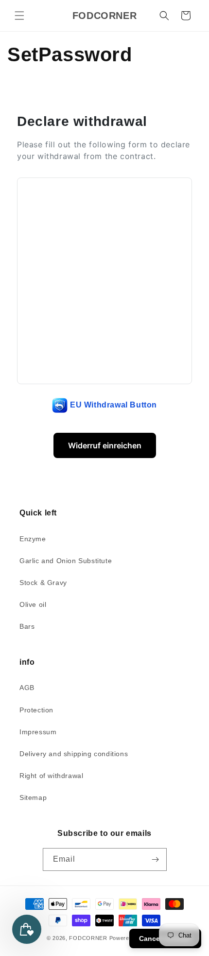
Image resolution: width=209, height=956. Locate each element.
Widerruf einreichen (104, 445)
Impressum (37, 732)
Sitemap (33, 797)
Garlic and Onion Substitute (65, 561)
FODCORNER (88, 938)
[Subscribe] (155, 859)
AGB (27, 687)
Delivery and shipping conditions (73, 754)
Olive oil (32, 604)
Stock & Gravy (43, 582)
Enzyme (32, 539)
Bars (27, 626)
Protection (36, 710)
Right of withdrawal (51, 775)
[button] (19, 15)
